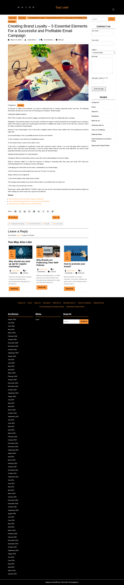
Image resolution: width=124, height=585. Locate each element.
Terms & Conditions (98, 130)
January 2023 (12, 440)
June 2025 (11, 363)
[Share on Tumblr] (43, 211)
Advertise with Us (98, 125)
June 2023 (11, 423)
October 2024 (12, 390)
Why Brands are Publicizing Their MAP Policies (25, 204)
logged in (19, 235)
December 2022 (13, 443)
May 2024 (11, 403)
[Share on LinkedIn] (25, 211)
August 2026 (12, 319)
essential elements (35, 224)
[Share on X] (20, 211)
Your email (95, 40)
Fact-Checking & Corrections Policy (101, 140)
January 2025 (12, 379)
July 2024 (11, 400)
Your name (95, 31)
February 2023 (12, 436)
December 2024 (13, 383)
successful (58, 224)
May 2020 (11, 523)
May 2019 (11, 564)
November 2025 (13, 346)
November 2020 (13, 503)
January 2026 (12, 339)
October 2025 (12, 349)
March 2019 (12, 570)
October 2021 (12, 473)
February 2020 (12, 533)
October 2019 (12, 547)
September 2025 (13, 353)
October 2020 (12, 507)
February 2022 (12, 463)
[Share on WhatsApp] (29, 211)
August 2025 (12, 356)
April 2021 (11, 490)
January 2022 (12, 466)
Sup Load (62, 7)
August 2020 (12, 513)
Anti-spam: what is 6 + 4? (100, 78)
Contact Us (95, 102)
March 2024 (12, 410)
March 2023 (12, 433)
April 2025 (11, 369)
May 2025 (11, 366)
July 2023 (11, 420)
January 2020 (12, 537)
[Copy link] (52, 211)
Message (95, 56)
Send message (99, 89)
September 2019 (13, 550)
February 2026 (12, 336)
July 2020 (11, 517)
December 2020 (13, 500)
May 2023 (11, 426)
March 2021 (12, 493)
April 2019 (11, 567)
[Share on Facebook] (15, 211)
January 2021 (12, 497)
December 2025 (13, 343)
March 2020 (12, 530)
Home (94, 107)
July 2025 (11, 359)
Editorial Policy (97, 134)
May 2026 (11, 329)
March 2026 (12, 333)
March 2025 (12, 373)
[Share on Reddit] (38, 211)
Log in (37, 319)
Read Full (15, 289)
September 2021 (13, 477)
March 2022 (12, 460)
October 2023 (12, 413)
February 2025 (12, 376)
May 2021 (11, 487)
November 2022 (13, 446)
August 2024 (12, 396)
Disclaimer (95, 116)
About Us (95, 111)
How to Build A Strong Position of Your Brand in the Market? (29, 201)
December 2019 (13, 540)
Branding (22, 18)
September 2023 (13, 416)
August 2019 (12, 554)
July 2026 (11, 323)
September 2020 (13, 510)
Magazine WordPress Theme (56, 582)
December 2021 (13, 470)
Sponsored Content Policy (100, 145)
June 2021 (11, 483)
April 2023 (11, 430)
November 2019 (13, 544)
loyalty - (47, 224)
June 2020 (11, 520)
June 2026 (11, 326)
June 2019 (11, 560)
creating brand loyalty (17, 224)
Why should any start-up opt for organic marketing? (26, 199)
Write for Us (96, 120)
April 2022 (11, 457)
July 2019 (11, 557)
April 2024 (11, 406)
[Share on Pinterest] (34, 211)
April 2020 (11, 527)
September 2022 (13, 450)
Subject (94, 49)
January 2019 (12, 574)
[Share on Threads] (48, 211)
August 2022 (12, 453)
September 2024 (13, 393)
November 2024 (13, 386)
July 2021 (11, 480)
